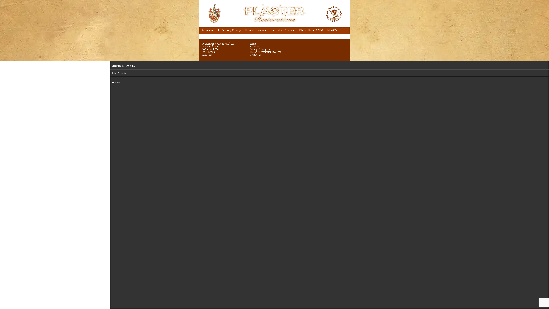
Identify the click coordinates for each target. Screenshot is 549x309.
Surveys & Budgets (260, 49)
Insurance (263, 30)
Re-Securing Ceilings (229, 30)
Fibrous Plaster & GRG (311, 30)
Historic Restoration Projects (265, 52)
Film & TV (332, 30)
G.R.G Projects (119, 73)
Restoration (208, 30)
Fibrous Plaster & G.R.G (123, 66)
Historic (249, 30)
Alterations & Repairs (283, 30)
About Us (255, 46)
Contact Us (256, 54)
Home (253, 43)
